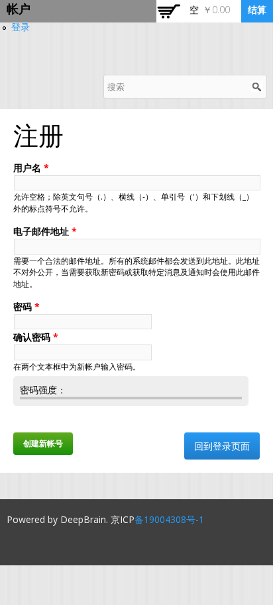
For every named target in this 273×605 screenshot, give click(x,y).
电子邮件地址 (45, 231)
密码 (26, 306)
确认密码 (35, 337)
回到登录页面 (222, 446)
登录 (20, 26)
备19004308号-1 (169, 519)
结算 (257, 9)
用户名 (31, 167)
